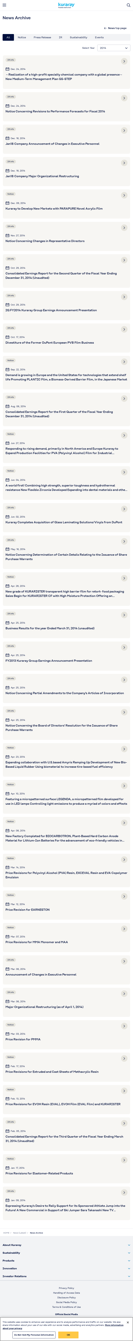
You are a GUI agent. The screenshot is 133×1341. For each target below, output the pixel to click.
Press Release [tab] (42, 37)
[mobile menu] (4, 5)
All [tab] (8, 37)
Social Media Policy (66, 1302)
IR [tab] (60, 37)
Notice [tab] (22, 37)
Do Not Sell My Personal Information (34, 1335)
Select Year (88, 48)
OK (68, 1335)
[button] (66, 1245)
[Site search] (128, 5)
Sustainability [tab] (78, 37)
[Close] (127, 1322)
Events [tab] (99, 37)
